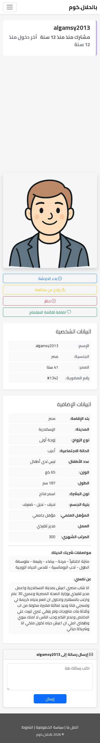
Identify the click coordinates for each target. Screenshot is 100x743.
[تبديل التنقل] (10, 7)
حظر (48, 301)
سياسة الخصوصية (50, 727)
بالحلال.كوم (83, 7)
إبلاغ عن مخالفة (48, 289)
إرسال (50, 698)
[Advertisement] (50, 114)
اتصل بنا (72, 727)
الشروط (27, 727)
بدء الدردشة (48, 278)
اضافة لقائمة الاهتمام (48, 312)
